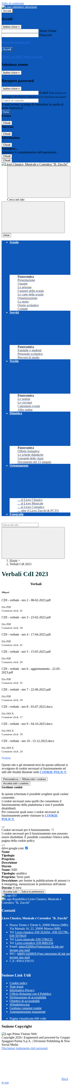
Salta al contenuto (13, 3)
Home (13, 560)
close (6, 235)
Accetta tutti (16, 783)
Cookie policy (18, 983)
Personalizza (10, 779)
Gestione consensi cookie (26, 1008)
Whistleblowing (20, 1004)
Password (45, 35)
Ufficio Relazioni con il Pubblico (30, 993)
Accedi (7, 10)
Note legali (16, 986)
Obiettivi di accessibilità (25, 1001)
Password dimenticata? (16, 42)
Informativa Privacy (22, 990)
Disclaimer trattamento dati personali (25, 1048)
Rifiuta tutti (34, 779)
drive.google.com (13, 848)
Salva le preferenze (32, 891)
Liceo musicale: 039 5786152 (34, 939)
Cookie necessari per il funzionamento (26, 830)
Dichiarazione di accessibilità (28, 997)
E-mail (43, 92)
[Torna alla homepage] (36, 164)
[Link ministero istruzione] (19, 7)
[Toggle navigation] (33, 217)
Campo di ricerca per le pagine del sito (26, 521)
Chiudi (6, 122)
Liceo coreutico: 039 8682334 (34, 943)
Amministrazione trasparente (28, 1011)
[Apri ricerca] (38, 182)
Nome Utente (47, 31)
